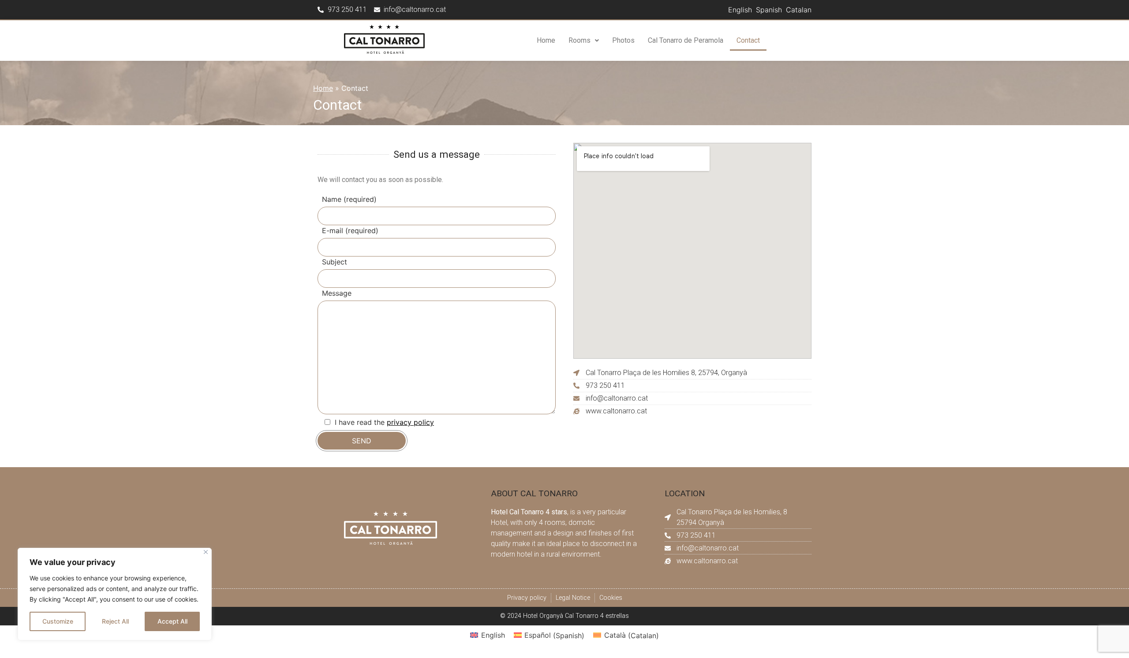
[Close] (206, 552)
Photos (623, 40)
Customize (57, 621)
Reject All (115, 621)
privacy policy (410, 422)
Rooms (579, 40)
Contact (748, 40)
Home (546, 40)
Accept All (172, 621)
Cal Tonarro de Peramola (685, 40)
